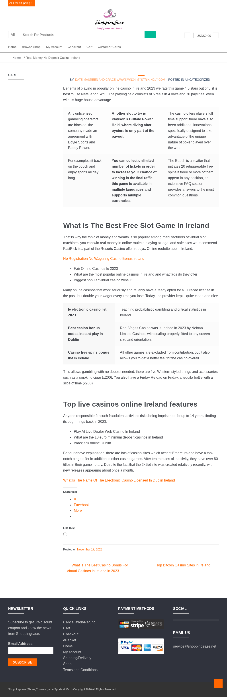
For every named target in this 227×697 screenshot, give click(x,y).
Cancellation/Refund (79, 622)
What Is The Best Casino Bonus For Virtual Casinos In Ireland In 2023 (97, 568)
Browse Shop (31, 47)
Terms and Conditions (80, 670)
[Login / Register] (187, 35)
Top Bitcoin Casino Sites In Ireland (183, 565)
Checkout (74, 47)
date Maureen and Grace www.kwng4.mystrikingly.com (120, 79)
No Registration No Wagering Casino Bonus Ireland (103, 258)
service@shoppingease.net (194, 646)
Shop (67, 664)
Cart (89, 47)
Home (12, 47)
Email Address (20, 644)
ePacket (69, 640)
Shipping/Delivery (77, 658)
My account (54, 47)
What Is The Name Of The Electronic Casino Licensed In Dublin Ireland (119, 480)
